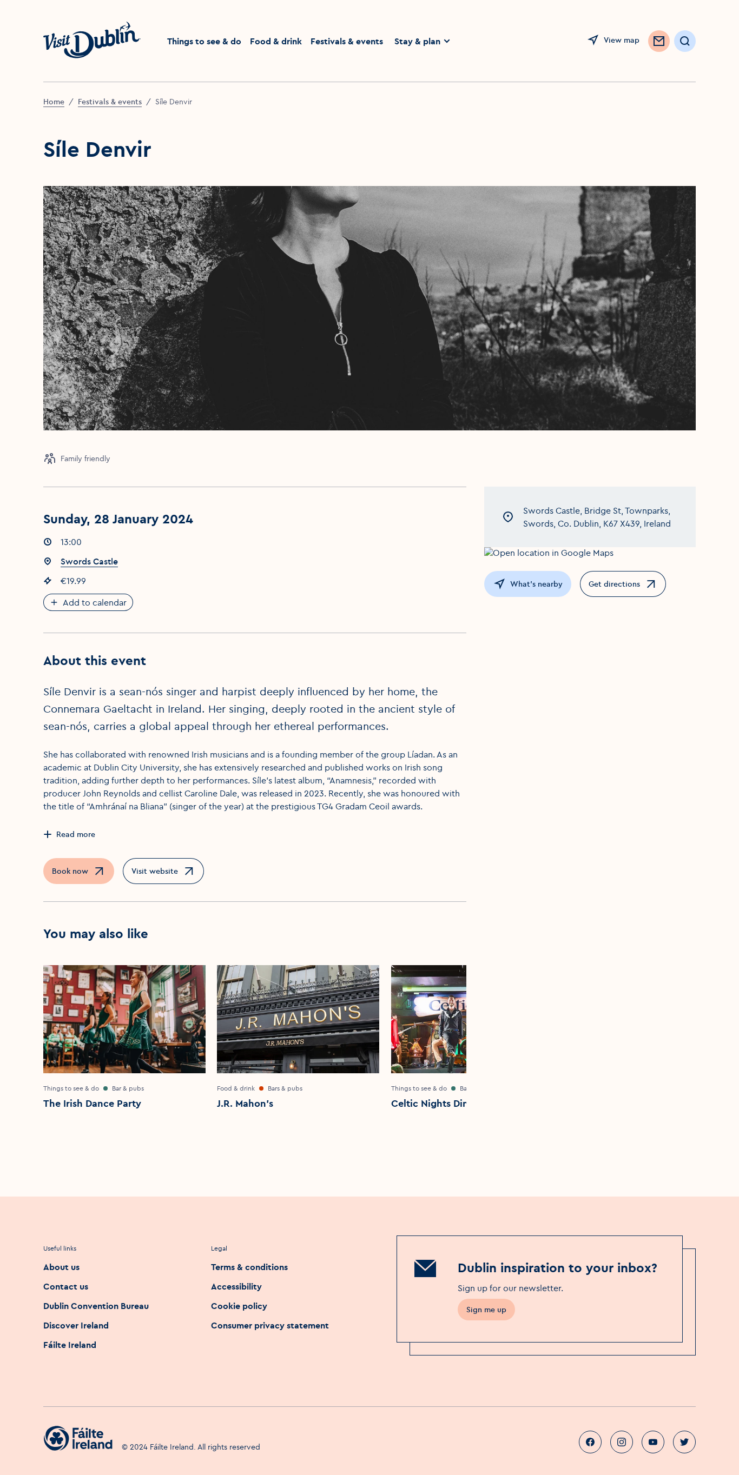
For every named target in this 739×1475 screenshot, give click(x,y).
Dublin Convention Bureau (96, 1305)
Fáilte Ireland (69, 1344)
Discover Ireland (76, 1325)
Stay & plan (417, 41)
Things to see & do (204, 41)
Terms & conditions (249, 1266)
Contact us (65, 1286)
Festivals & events (347, 41)
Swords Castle (89, 561)
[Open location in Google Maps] (590, 552)
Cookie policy (239, 1305)
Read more (75, 834)
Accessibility (236, 1286)
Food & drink (276, 41)
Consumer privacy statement (270, 1325)
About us (61, 1266)
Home (53, 102)
